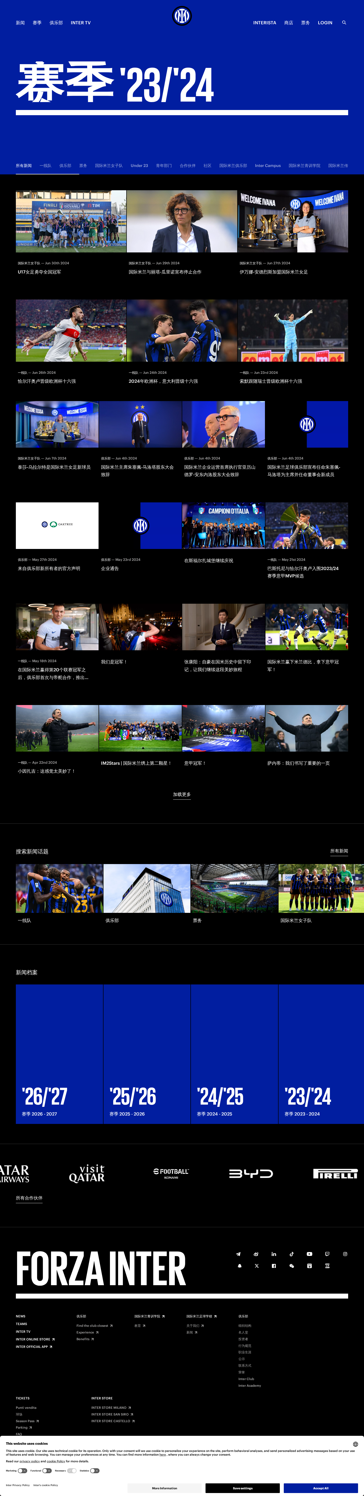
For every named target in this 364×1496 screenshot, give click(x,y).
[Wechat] (292, 1266)
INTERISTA (264, 23)
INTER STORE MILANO (109, 1408)
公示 (241, 1359)
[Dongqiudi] (309, 1266)
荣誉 (241, 1372)
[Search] (344, 23)
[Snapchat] (240, 1266)
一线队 (46, 165)
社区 (207, 165)
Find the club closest (92, 1326)
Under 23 (139, 165)
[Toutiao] (327, 1266)
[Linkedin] (274, 1254)
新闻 (20, 23)
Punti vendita (26, 1408)
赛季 (37, 23)
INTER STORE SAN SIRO (110, 1414)
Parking (21, 1428)
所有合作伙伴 (29, 1198)
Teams (21, 1324)
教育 (137, 1326)
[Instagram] (345, 1254)
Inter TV (81, 23)
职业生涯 (244, 1352)
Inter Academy (249, 1386)
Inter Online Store (33, 1339)
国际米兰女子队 (109, 165)
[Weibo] (256, 1254)
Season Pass (25, 1421)
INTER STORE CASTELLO (110, 1421)
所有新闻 (24, 165)
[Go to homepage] (182, 16)
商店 (288, 23)
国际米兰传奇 (340, 165)
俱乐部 (56, 23)
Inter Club (246, 1379)
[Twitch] (327, 1254)
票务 (305, 23)
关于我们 (192, 1326)
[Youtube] (309, 1254)
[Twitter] (257, 1266)
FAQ (19, 1434)
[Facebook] (274, 1266)
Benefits (83, 1339)
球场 (19, 1414)
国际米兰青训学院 (304, 165)
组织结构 (244, 1326)
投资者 (243, 1339)
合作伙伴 (188, 165)
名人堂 (243, 1332)
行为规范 (244, 1346)
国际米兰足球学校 (199, 1316)
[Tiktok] (292, 1254)
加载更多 (182, 794)
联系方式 (244, 1366)
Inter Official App (32, 1347)
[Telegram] (238, 1254)
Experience (85, 1332)
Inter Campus (268, 165)
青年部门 (164, 165)
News (20, 1316)
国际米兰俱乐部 (233, 165)
